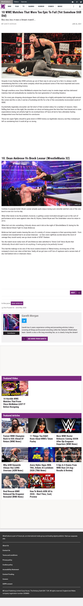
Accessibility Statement (11, 569)
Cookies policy (8, 565)
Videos (16, 2)
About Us (6, 545)
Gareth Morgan (10, 24)
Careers (5, 579)
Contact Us (6, 550)
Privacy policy (7, 560)
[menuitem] (6, 2)
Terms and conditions (10, 555)
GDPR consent (7, 584)
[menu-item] (9, 6)
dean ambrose (17, 303)
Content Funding (8, 574)
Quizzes (24, 2)
